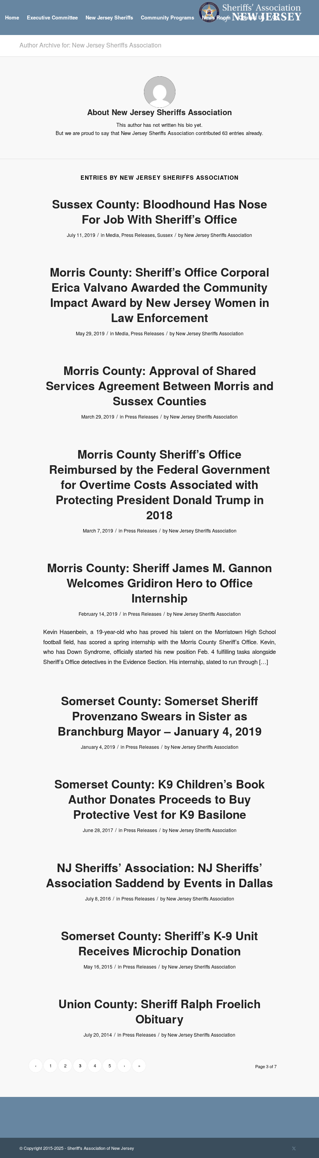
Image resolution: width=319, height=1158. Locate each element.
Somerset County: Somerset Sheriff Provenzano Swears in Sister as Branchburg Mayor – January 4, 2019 (160, 715)
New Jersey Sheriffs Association (218, 234)
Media (112, 234)
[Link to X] (294, 1148)
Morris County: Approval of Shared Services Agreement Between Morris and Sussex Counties (159, 385)
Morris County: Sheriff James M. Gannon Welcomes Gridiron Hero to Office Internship (159, 582)
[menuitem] (12, 17)
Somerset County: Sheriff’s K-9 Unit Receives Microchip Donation (159, 943)
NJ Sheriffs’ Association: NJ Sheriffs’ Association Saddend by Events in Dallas (159, 875)
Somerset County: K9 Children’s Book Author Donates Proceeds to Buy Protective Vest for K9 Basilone (159, 798)
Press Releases (138, 234)
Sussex (165, 234)
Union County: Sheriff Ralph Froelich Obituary (159, 1011)
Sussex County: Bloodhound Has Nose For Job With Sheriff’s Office (159, 211)
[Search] (274, 17)
